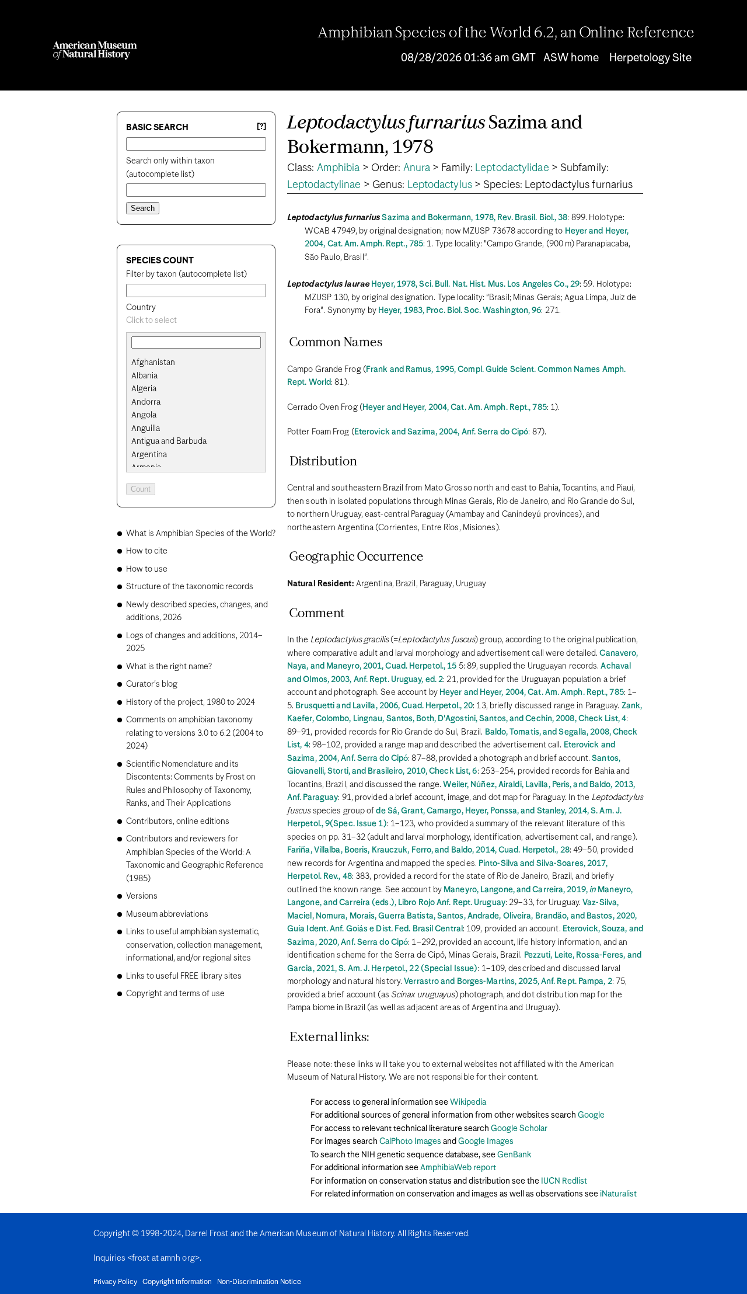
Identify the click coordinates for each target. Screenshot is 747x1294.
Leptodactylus (439, 185)
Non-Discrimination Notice (259, 1282)
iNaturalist (618, 1194)
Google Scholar (519, 1129)
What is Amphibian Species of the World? (200, 534)
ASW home (571, 58)
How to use (146, 569)
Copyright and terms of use (175, 994)
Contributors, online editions (177, 822)
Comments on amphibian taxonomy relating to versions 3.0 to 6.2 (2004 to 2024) (194, 733)
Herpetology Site (650, 58)
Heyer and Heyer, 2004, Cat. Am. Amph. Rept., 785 (454, 407)
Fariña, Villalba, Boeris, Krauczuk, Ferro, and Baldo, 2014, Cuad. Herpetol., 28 (428, 850)
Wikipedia (468, 1102)
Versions (142, 896)
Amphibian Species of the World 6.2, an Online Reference (505, 33)
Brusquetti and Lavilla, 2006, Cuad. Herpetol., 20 (384, 706)
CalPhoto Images (410, 1142)
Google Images (486, 1142)
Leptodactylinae (324, 185)
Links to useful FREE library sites (184, 976)
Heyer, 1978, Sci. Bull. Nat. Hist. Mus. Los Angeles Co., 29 (475, 284)
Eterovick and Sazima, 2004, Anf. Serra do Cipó (441, 432)
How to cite (146, 551)
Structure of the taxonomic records (189, 587)
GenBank (514, 1155)
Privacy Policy (115, 1282)
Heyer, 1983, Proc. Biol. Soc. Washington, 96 (459, 311)
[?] (261, 127)
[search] (196, 376)
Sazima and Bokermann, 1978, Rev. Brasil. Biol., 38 (474, 218)
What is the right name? (169, 667)
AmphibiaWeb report (458, 1168)
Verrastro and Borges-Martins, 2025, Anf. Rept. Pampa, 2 (508, 982)
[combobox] (196, 321)
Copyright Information (177, 1282)
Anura (417, 168)
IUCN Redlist (564, 1181)
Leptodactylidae (512, 168)
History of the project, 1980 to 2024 (190, 702)
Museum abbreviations (167, 914)
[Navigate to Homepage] (95, 50)
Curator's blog (151, 684)
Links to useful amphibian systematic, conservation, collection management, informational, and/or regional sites (194, 945)
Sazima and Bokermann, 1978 (435, 135)
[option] (201, 363)
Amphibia (338, 168)
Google (591, 1115)
